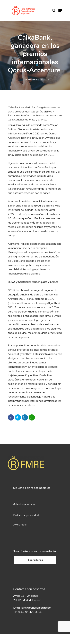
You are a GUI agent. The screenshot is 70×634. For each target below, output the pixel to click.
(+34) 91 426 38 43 (30, 612)
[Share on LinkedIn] (25, 417)
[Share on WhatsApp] (32, 417)
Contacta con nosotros (29, 589)
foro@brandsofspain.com (36, 607)
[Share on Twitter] (18, 417)
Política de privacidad (26, 515)
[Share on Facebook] (11, 417)
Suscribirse (35, 560)
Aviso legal (20, 524)
